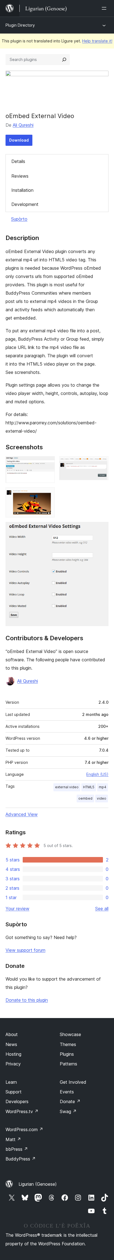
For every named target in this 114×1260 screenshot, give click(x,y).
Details (18, 161)
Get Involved (73, 1082)
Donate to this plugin (27, 1000)
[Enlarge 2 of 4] (101, 463)
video (101, 798)
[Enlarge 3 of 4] (47, 495)
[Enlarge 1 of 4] (47, 463)
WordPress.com (24, 1129)
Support (14, 1092)
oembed (85, 798)
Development (24, 204)
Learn (11, 1082)
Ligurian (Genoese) (38, 1184)
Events (67, 1092)
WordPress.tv (22, 1111)
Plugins (67, 1054)
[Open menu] (105, 8)
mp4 (102, 787)
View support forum (25, 950)
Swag (68, 1111)
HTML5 (88, 787)
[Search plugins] (64, 59)
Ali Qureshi (23, 125)
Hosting (13, 1054)
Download (19, 140)
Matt (13, 1139)
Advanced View (22, 814)
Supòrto (19, 219)
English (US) (97, 774)
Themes (68, 1044)
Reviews (19, 176)
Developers (17, 1101)
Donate (70, 1101)
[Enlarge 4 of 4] (101, 529)
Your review (17, 908)
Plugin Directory (20, 25)
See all (101, 908)
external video (67, 787)
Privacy (13, 1064)
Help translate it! (97, 41)
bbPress (17, 1149)
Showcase (70, 1034)
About (12, 1034)
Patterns (68, 1064)
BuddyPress (21, 1159)
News (11, 1044)
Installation (22, 190)
